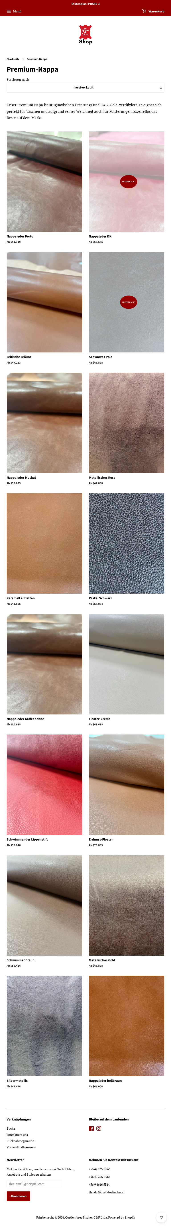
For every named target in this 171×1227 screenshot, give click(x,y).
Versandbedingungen (21, 1147)
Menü (17, 11)
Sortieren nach (18, 79)
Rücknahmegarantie (20, 1141)
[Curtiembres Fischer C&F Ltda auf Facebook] (91, 1129)
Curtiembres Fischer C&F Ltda (86, 1217)
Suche (11, 1128)
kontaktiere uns (17, 1134)
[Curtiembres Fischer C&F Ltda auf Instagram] (98, 1129)
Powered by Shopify (121, 1217)
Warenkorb (156, 11)
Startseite (13, 59)
